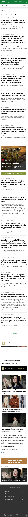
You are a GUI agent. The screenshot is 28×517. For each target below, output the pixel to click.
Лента (4, 10)
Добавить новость (15, 487)
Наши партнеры (9, 496)
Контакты (7, 502)
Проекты (7, 494)
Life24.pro (4, 374)
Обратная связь (9, 499)
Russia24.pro (4, 466)
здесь (2, 452)
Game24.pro (8, 491)
